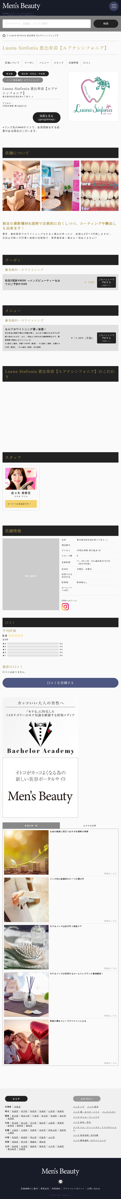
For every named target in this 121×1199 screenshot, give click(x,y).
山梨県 (51, 1122)
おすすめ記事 (89, 825)
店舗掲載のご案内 (29, 1188)
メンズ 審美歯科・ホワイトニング (89, 1140)
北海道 (17, 1106)
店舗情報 (73, 62)
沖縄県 (22, 1149)
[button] (6, 185)
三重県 (11, 1132)
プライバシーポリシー (74, 1188)
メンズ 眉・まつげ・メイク (86, 1111)
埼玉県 (44, 1115)
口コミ (87, 62)
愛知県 (29, 1125)
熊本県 (42, 1146)
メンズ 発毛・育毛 (82, 1122)
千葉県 (35, 1115)
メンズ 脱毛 (93, 1106)
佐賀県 (24, 1146)
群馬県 (11, 1118)
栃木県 (63, 1115)
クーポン (29, 62)
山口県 (51, 1137)
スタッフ (59, 62)
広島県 (42, 1137)
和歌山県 (52, 1130)
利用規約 (56, 1188)
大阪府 (15, 1130)
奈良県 (42, 1130)
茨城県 (54, 1115)
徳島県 (15, 1141)
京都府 (24, 1130)
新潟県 (15, 1122)
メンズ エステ (109, 1111)
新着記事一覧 (31, 825)
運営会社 (45, 1188)
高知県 (42, 1141)
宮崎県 (61, 1146)
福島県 (61, 1111)
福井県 (42, 1122)
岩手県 (24, 1111)
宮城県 (42, 1111)
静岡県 (20, 1125)
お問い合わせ (93, 1188)
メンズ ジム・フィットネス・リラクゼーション (95, 1128)
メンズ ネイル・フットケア (86, 1117)
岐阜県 (11, 1125)
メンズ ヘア (79, 1106)
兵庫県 (33, 1130)
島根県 (24, 1137)
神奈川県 (25, 1115)
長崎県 (33, 1146)
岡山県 (33, 1137)
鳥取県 (15, 1137)
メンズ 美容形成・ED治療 (85, 1135)
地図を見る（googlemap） (46, 117)
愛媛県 (33, 1141)
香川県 (24, 1141)
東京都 (15, 1115)
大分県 (51, 1146)
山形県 (51, 1111)
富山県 (24, 1122)
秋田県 (33, 1111)
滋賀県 (63, 1130)
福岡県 (15, 1146)
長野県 (61, 1122)
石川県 (33, 1122)
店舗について (12, 62)
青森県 (15, 1111)
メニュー (44, 62)
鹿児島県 (12, 1149)
